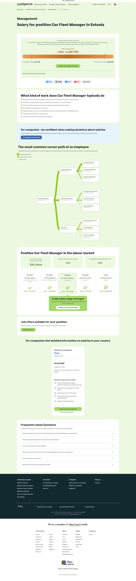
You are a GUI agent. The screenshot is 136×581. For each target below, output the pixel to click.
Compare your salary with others (68, 66)
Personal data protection (67, 507)
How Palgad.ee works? (49, 485)
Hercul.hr (78, 541)
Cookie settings (89, 507)
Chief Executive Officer (90, 191)
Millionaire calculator (23, 491)
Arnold (50, 534)
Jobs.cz (38, 534)
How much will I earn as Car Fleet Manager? (34, 446)
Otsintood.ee (65, 546)
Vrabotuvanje (79, 539)
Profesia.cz (38, 539)
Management (52, 9)
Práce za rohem (39, 546)
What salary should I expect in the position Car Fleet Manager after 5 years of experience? (48, 452)
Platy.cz (51, 544)
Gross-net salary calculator (25, 494)
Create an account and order (68, 409)
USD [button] (109, 4)
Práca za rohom (39, 544)
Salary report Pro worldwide (77, 483)
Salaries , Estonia (36, 9)
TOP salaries (21, 497)
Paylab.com (52, 549)
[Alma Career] (68, 562)
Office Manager (88, 227)
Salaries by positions (40, 4)
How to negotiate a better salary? (32, 458)
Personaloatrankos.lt (67, 549)
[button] (115, 4)
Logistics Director (88, 162)
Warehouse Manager (89, 177)
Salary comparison (73, 4)
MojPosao (78, 534)
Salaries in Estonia (22, 483)
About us (45, 488)
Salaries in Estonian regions (25, 485)
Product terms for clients (50, 483)
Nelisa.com (38, 551)
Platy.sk (51, 546)
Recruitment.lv (66, 551)
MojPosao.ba (79, 537)
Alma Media (73, 514)
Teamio (51, 537)
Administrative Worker (90, 220)
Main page (20, 9)
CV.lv (63, 537)
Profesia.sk (38, 537)
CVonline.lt (65, 534)
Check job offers (28, 330)
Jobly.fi (90, 534)
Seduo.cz (51, 539)
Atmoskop (38, 549)
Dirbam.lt (64, 541)
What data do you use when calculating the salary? (37, 464)
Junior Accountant (89, 235)
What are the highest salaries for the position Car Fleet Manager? (41, 439)
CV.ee (63, 539)
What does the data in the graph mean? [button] (34, 73)
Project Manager (88, 206)
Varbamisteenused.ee (67, 554)
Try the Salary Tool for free (31, 137)
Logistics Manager (66, 169)
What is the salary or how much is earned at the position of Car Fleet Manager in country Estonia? (50, 433)
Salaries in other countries (25, 488)
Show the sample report (66, 412)
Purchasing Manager (89, 169)
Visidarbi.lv (65, 544)
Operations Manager (67, 198)
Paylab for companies (98, 4)
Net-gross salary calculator (57, 4)
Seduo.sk (51, 541)
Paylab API (72, 488)
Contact (97, 483)
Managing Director (89, 198)
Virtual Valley (79, 544)
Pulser (77, 546)
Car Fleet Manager (43, 198)
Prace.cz (38, 541)
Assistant (63, 227)
